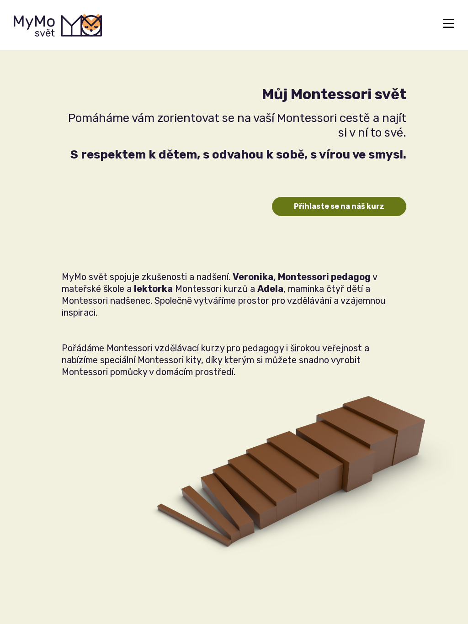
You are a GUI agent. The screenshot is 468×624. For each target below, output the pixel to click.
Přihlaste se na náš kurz (339, 206)
